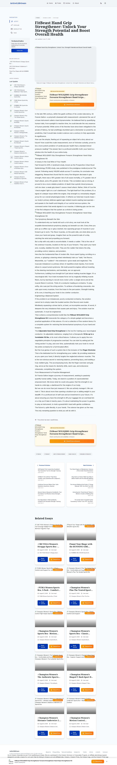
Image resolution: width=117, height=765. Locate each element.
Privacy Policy (56, 752)
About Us (48, 752)
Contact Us (77, 752)
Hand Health (72, 454)
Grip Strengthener (59, 454)
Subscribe (20, 50)
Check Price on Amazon (73, 104)
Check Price (56, 559)
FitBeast (47, 454)
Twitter (85, 752)
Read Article (43, 559)
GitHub (91, 752)
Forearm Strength (85, 454)
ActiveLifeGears (18, 3)
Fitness (38, 454)
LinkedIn (98, 752)
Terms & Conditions (67, 752)
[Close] (106, 761)
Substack (105, 752)
